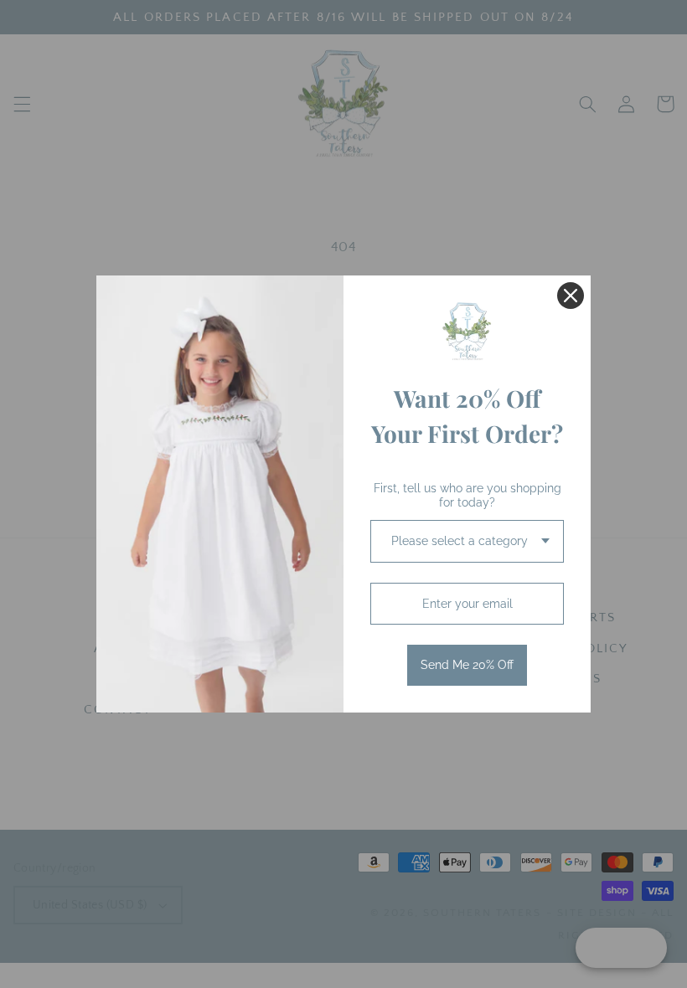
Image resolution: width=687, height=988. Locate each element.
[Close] (570, 295)
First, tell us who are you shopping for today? (467, 495)
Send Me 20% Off (467, 665)
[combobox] (467, 541)
